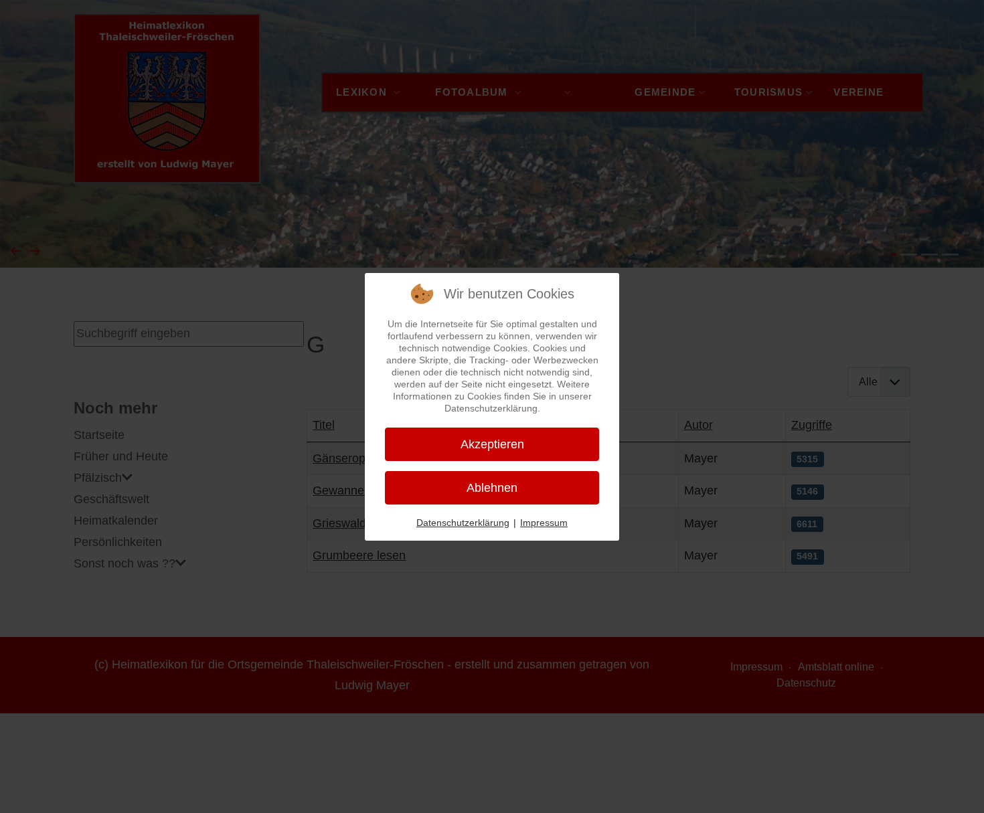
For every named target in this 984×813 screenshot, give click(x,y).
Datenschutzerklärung (462, 522)
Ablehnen (492, 487)
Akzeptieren (492, 444)
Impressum (544, 522)
